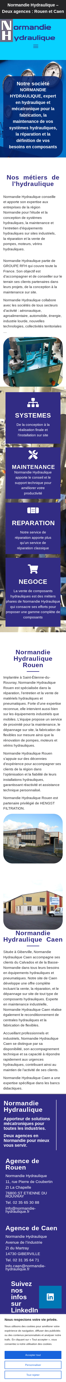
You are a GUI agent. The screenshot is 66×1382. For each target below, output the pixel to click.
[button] (36, 46)
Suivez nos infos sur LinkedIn (24, 1297)
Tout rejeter (33, 1374)
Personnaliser (33, 1364)
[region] (33, 1348)
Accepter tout (33, 1354)
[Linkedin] (50, 1297)
